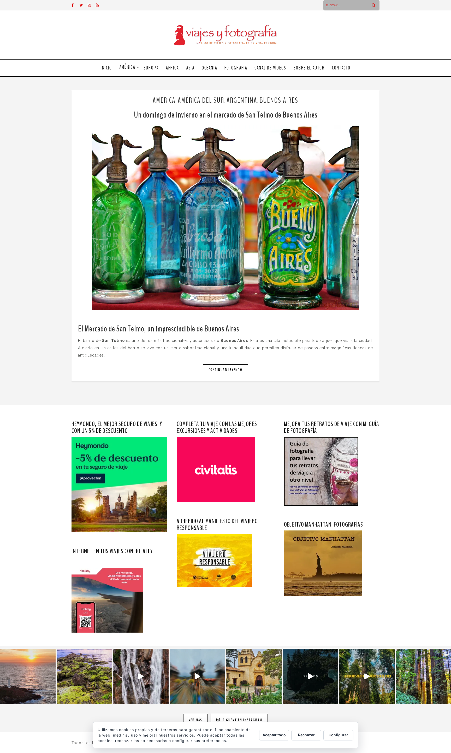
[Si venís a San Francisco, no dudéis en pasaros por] (197, 676)
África (172, 68)
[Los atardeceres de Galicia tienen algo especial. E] (28, 676)
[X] (83, 5)
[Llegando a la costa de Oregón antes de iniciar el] (310, 676)
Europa (151, 68)
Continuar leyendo (225, 369)
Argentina (242, 100)
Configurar (338, 735)
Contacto (341, 68)
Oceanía (209, 68)
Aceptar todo (274, 735)
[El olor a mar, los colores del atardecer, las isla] (84, 676)
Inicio (106, 68)
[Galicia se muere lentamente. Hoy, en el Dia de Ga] (141, 676)
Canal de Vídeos (270, 68)
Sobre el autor (309, 68)
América (127, 67)
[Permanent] (225, 217)
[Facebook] (75, 5)
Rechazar (306, 735)
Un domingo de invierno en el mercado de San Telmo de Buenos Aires (225, 114)
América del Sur (201, 100)
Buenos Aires (278, 100)
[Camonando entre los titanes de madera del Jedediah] (367, 676)
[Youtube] (100, 5)
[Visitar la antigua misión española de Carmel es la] (254, 676)
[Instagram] (92, 5)
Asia (190, 68)
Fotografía (235, 68)
